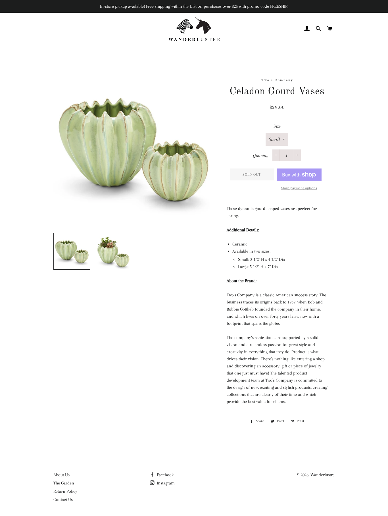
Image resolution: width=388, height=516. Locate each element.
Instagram (165, 483)
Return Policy (65, 491)
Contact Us (63, 499)
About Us (61, 474)
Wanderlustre (322, 474)
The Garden (63, 483)
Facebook (165, 474)
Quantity (260, 155)
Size (277, 126)
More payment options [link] (299, 188)
